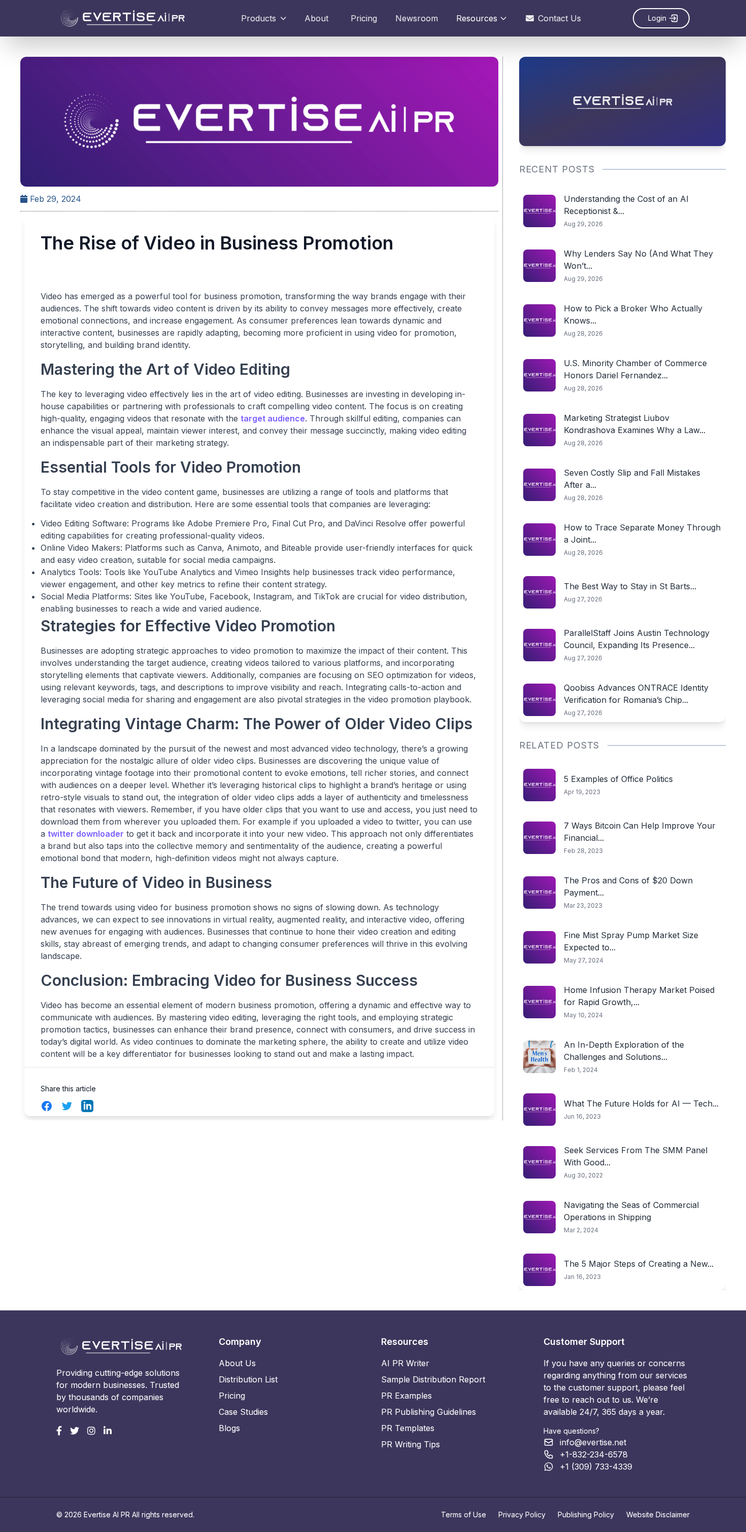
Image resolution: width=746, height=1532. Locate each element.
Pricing (364, 18)
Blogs (229, 1428)
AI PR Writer (405, 1363)
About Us (237, 1363)
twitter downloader (86, 834)
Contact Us (559, 18)
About (316, 18)
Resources (476, 18)
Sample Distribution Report (433, 1379)
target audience (273, 418)
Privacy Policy (522, 1514)
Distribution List (248, 1379)
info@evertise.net (593, 1442)
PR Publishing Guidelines (428, 1412)
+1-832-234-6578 (594, 1454)
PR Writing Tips (410, 1444)
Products (258, 18)
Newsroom (416, 18)
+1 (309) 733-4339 (596, 1467)
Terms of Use (463, 1514)
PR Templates (407, 1428)
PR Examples (406, 1396)
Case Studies (243, 1412)
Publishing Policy (586, 1514)
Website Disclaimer (658, 1514)
